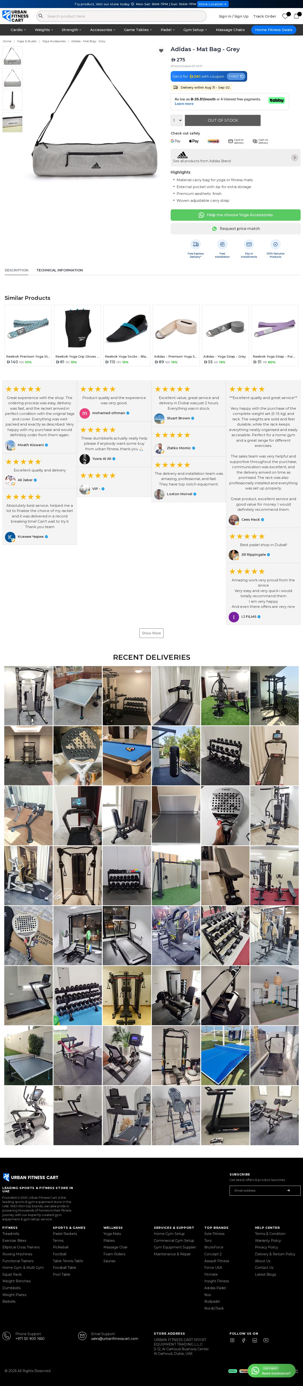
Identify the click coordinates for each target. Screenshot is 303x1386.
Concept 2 (213, 1254)
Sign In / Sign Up (234, 16)
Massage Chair (115, 1247)
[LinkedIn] (254, 1342)
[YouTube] (265, 1342)
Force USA (213, 1267)
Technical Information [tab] (59, 270)
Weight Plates (14, 1295)
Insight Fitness (216, 1281)
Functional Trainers (17, 1261)
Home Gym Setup (169, 1234)
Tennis (58, 1240)
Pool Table (61, 1274)
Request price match (240, 228)
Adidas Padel (215, 1288)
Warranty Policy (268, 1240)
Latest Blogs (265, 1274)
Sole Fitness (214, 1234)
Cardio (17, 29)
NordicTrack (214, 1308)
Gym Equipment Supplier (175, 1247)
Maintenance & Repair (172, 1254)
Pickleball (60, 1247)
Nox (207, 1295)
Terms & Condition (270, 1234)
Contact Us (264, 1267)
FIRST (234, 76)
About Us (263, 1261)
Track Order (264, 16)
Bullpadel (212, 1301)
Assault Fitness (216, 1261)
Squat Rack (12, 1274)
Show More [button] (151, 633)
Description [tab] (16, 270)
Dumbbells (11, 1288)
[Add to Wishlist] (161, 51)
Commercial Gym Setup (174, 1240)
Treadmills (10, 1234)
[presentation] (31, 117)
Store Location (210, 4)
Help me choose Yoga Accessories (240, 215)
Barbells (9, 1301)
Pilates (109, 1240)
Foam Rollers (114, 1254)
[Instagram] (234, 1342)
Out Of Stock (223, 120)
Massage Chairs (230, 29)
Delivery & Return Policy (275, 1254)
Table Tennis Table (68, 1261)
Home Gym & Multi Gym (23, 1267)
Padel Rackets (65, 1234)
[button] (40, 417)
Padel (166, 29)
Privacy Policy (266, 1247)
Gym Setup (193, 29)
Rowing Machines (17, 1254)
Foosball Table (64, 1267)
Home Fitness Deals (273, 29)
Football (59, 1254)
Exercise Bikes (14, 1240)
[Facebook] (244, 1342)
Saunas (109, 1261)
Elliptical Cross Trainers (21, 1247)
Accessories (101, 29)
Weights (42, 29)
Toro (207, 1240)
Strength (70, 29)
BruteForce (213, 1247)
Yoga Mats (112, 1234)
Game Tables (136, 29)
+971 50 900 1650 (30, 1339)
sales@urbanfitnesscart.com (114, 1339)
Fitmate (211, 1274)
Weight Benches (16, 1281)
